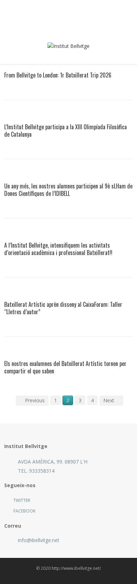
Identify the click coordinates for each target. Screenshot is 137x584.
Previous (35, 400)
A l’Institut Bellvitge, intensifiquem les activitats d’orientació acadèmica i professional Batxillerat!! (58, 249)
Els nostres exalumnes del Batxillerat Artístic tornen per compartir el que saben (65, 367)
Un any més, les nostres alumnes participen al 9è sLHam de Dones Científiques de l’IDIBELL (68, 190)
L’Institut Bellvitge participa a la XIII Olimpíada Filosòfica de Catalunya (65, 130)
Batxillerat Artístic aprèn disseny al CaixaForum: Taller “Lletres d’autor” (63, 308)
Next (108, 400)
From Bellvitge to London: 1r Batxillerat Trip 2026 (57, 75)
